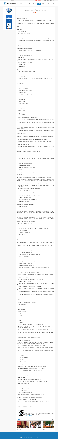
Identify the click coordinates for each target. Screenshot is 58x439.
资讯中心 (30, 3)
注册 (53, 0)
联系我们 (29, 434)
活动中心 (34, 3)
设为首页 (46, 0)
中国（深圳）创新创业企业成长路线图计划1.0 (37, 0)
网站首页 (21, 3)
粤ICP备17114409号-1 (35, 437)
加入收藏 (49, 0)
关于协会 (25, 3)
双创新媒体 (48, 3)
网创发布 (9, 17)
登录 (52, 0)
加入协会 (38, 3)
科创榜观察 (53, 3)
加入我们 (32, 434)
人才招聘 (36, 434)
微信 (44, 0)
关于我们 (25, 434)
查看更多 (53, 419)
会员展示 (43, 3)
